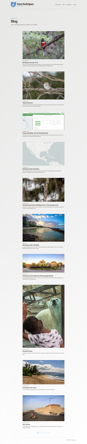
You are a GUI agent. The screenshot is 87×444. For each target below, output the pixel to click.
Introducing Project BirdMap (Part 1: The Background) (40, 205)
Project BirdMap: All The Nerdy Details (35, 133)
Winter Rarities (28, 103)
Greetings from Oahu (29, 388)
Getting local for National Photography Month (38, 276)
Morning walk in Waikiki (31, 245)
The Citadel (26, 424)
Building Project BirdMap (31, 169)
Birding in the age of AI (30, 62)
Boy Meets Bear (28, 351)
